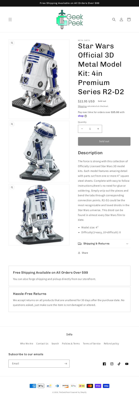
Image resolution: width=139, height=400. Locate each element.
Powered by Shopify (78, 392)
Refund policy (111, 343)
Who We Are (26, 343)
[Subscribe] (65, 364)
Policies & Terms (71, 343)
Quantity (82, 122)
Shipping (82, 106)
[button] (10, 19)
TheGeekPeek (64, 392)
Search (55, 343)
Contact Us (42, 343)
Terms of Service (92, 343)
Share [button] (85, 252)
